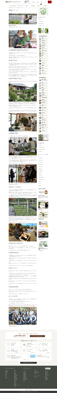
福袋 (14, 385)
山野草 (6, 373)
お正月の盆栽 (24, 371)
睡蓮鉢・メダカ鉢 (15, 378)
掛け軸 (14, 381)
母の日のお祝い (41, 160)
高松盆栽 (15, 386)
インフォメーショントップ (47, 370)
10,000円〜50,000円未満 (42, 149)
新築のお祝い (24, 377)
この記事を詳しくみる (41, 219)
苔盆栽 (6, 374)
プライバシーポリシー (47, 375)
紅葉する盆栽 (6, 372)
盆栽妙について (39, 5)
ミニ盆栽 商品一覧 (41, 21)
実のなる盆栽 (6, 371)
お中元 (40, 183)
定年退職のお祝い (25, 376)
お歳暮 (40, 185)
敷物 (14, 371)
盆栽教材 (15, 384)
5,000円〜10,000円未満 (41, 147)
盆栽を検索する (45, 5)
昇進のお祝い (40, 168)
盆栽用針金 (15, 374)
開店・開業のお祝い (25, 378)
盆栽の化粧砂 (15, 376)
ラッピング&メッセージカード (37, 376)
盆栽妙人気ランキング (41, 25)
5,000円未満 (35, 371)
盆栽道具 (15, 373)
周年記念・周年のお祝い (42, 179)
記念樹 (40, 181)
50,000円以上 (40, 151)
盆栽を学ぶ (27, 5)
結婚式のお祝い (41, 166)
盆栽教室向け (15, 383)
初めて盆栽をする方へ (41, 23)
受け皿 (14, 372)
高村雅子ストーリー (47, 377)
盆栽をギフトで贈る (20, 5)
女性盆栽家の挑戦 (46, 378)
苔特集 (40, 19)
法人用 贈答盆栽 (33, 5)
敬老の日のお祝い (41, 164)
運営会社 (46, 373)
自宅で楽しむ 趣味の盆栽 (13, 5)
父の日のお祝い (41, 162)
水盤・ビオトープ (15, 379)
